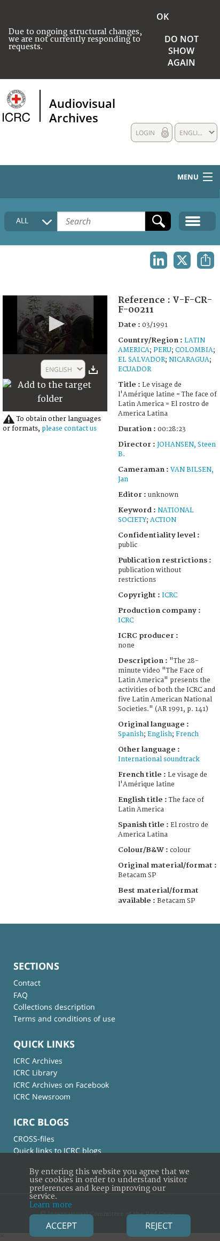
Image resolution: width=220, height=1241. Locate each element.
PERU (162, 350)
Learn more (50, 1204)
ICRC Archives (37, 1061)
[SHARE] (205, 260)
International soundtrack (159, 759)
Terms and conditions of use (64, 1018)
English (159, 734)
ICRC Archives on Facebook (61, 1085)
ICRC (169, 595)
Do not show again (181, 50)
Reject (158, 1225)
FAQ (20, 995)
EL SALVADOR (141, 360)
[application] (55, 324)
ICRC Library (35, 1072)
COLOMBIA (194, 350)
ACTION (163, 520)
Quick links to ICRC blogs (57, 1150)
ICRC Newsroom (41, 1096)
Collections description (54, 1007)
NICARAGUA (189, 360)
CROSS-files (33, 1139)
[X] (182, 260)
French (187, 734)
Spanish (131, 734)
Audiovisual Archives (82, 110)
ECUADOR (134, 369)
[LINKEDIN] (158, 260)
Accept (61, 1225)
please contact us (69, 429)
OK (162, 16)
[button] (55, 323)
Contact (27, 983)
